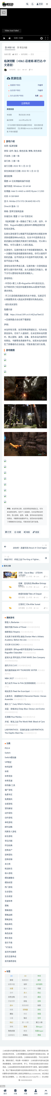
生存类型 (8, 896)
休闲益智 (8, 767)
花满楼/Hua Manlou (13, 717)
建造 (39, 997)
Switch (7, 753)
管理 (25, 1027)
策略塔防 (8, 910)
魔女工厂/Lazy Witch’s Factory (18, 704)
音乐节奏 (8, 943)
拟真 (39, 1005)
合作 (11, 993)
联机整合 (8, 929)
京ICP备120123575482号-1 (29, 1077)
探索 (11, 1010)
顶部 (46, 1094)
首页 (16, 54)
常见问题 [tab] (23, 48)
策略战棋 (8, 915)
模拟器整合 (9, 878)
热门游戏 (8, 887)
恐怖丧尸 (8, 850)
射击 (25, 997)
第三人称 (39, 1022)
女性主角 (11, 997)
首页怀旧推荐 (10, 952)
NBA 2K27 (9, 678)
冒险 (39, 980)
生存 (39, 1018)
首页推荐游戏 (10, 961)
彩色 (25, 1001)
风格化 (25, 1035)
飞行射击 (8, 947)
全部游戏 (8, 804)
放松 (39, 1010)
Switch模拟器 (10, 758)
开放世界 (11, 1001)
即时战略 (8, 827)
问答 (25, 1094)
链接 (37, 532)
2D (11, 976)
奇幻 (39, 993)
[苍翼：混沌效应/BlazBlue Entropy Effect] (10, 587)
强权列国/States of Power (16, 627)
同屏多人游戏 (10, 832)
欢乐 (25, 1014)
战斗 (11, 1005)
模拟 (11, 1014)
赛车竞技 (8, 938)
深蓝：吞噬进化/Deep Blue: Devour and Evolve (25, 709)
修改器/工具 (10, 785)
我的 (35, 1094)
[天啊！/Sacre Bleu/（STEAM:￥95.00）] (10, 575)
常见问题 (8, 841)
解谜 (25, 1031)
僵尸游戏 (8, 790)
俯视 (11, 980)
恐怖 (39, 1001)
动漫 (11, 988)
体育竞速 (8, 781)
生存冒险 (8, 892)
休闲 (39, 976)
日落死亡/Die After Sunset (29, 604)
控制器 (25, 1010)
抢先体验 (25, 1005)
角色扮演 (8, 933)
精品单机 (8, 924)
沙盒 (11, 1018)
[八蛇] (5, 69)
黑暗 (39, 1035)
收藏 (18, 532)
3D (25, 976)
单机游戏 (8, 822)
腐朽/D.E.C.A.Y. (11, 666)
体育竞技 (8, 776)
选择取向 (11, 1035)
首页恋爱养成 (10, 957)
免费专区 (8, 795)
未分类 (7, 864)
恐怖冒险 (8, 855)
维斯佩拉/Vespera (12, 632)
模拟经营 (8, 883)
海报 (27, 532)
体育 (7, 771)
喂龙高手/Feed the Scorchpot (17, 691)
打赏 (9, 532)
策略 (7, 906)
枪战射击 (8, 869)
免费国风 (8, 799)
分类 (15, 1094)
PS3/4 (7, 748)
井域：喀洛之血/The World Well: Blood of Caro (25, 722)
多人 (25, 993)
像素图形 (25, 980)
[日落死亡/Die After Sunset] (10, 608)
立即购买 (25, 103)
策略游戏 (8, 920)
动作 (25, 984)
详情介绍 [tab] (11, 48)
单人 (25, 988)
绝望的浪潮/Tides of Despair (30, 594)
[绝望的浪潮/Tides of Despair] (10, 598)
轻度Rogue (39, 1031)
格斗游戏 (8, 873)
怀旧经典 (8, 846)
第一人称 (25, 1022)
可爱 (39, 988)
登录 (41, 4)
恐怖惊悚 (8, 859)
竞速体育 (8, 901)
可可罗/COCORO (12, 645)
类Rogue (39, 1027)
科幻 (11, 1022)
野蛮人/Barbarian (12, 622)
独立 (25, 1018)
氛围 (39, 1014)
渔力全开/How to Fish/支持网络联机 (20, 683)
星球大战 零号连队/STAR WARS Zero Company (25, 658)
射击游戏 (8, 836)
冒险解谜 (8, 808)
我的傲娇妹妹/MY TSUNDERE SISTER (21, 670)
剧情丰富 (11, 984)
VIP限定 (8, 762)
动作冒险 (21, 576)
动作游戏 (24, 54)
